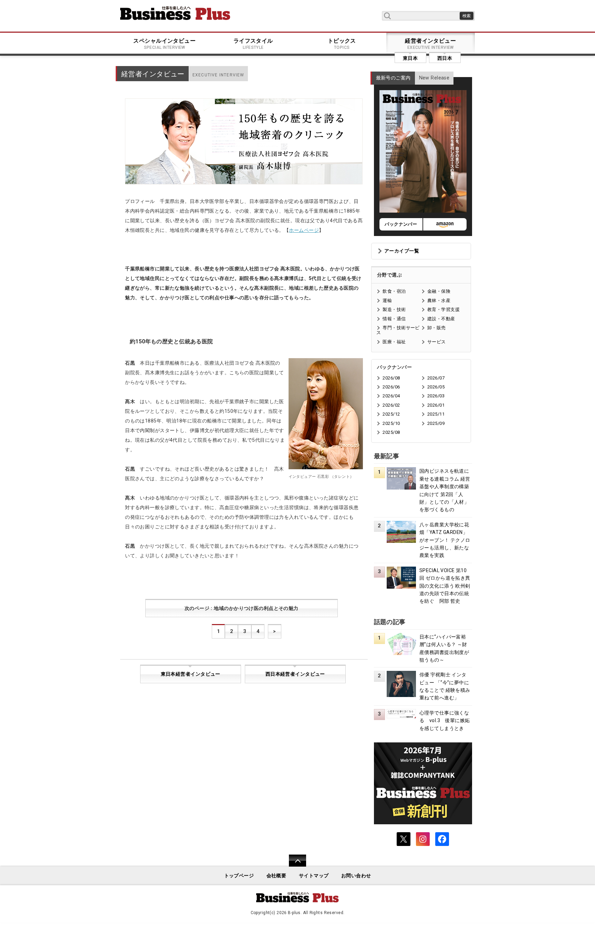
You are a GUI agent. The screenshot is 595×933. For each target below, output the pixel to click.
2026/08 (391, 377)
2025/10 (391, 423)
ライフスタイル (253, 43)
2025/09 (436, 423)
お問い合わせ (356, 876)
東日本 (410, 58)
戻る (294, 865)
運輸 (387, 300)
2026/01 (436, 405)
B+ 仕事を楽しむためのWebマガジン (175, 13)
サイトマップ (314, 876)
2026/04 (391, 395)
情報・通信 (394, 318)
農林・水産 (438, 300)
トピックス (342, 43)
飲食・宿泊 (394, 291)
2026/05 (436, 386)
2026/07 (436, 377)
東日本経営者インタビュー (190, 674)
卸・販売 (436, 327)
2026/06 (391, 386)
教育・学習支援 (443, 309)
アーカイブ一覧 (401, 251)
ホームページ (304, 230)
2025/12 (391, 414)
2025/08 (391, 432)
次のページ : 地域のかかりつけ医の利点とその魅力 (242, 608)
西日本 (444, 58)
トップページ (239, 876)
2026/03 (436, 395)
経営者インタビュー (430, 43)
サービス (436, 341)
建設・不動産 (441, 318)
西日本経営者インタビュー (295, 674)
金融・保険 (438, 291)
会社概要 (276, 876)
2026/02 (391, 405)
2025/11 (436, 414)
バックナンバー (401, 224)
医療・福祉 (394, 341)
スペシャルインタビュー (164, 43)
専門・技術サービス (397, 330)
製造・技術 (394, 309)
